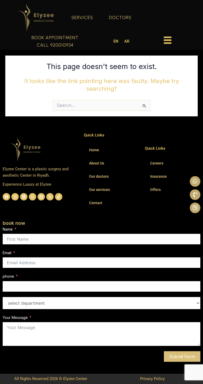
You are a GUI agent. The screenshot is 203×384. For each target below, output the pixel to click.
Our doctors (99, 176)
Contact (95, 203)
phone (8, 276)
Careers (156, 163)
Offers (155, 190)
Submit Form (182, 356)
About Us (96, 163)
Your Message (15, 317)
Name (8, 229)
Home (94, 150)
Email (7, 252)
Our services (99, 190)
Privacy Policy (152, 378)
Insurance (158, 176)
